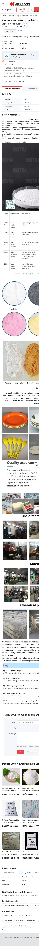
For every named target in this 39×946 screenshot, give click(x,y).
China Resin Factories (25, 915)
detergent (5, 877)
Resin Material (8, 915)
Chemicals (11, 16)
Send (20, 752)
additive (24, 881)
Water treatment (27, 877)
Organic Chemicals (22, 16)
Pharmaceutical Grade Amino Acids (16, 905)
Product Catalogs (33, 872)
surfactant (5, 885)
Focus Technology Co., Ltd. (27, 937)
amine (4, 881)
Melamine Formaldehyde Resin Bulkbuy (17, 926)
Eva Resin (19, 921)
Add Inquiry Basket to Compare (15, 81)
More (4, 930)
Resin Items (8, 921)
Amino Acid (33, 16)
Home (4, 16)
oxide (23, 885)
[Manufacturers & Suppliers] (19, 4)
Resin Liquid (31, 921)
